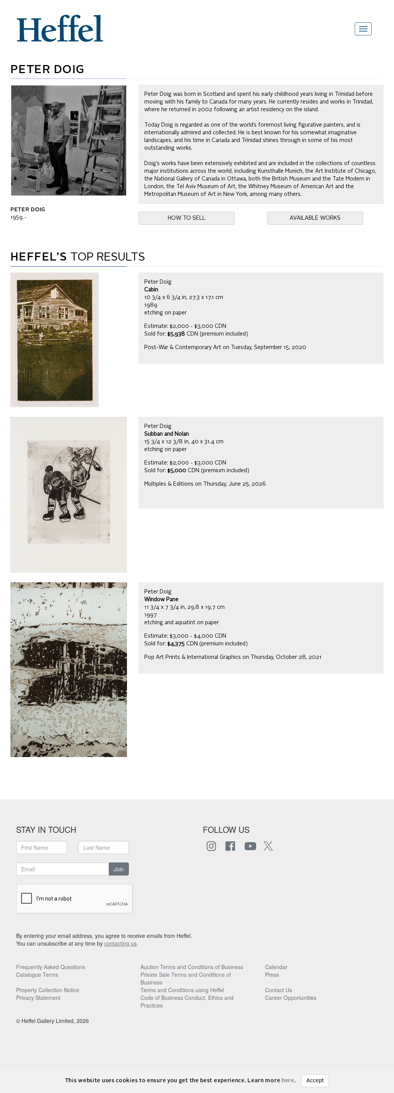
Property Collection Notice (47, 990)
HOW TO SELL (186, 218)
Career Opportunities (290, 997)
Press (272, 974)
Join (119, 869)
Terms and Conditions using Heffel (182, 990)
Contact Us (278, 990)
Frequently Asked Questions (50, 967)
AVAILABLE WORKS (315, 218)
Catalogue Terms (37, 974)
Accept (315, 1080)
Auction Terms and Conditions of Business (191, 967)
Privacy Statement (38, 997)
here (288, 1080)
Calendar (276, 967)
